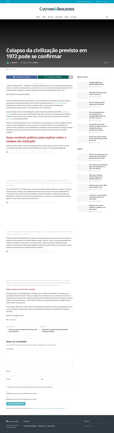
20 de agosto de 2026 (95, 86)
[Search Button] (107, 17)
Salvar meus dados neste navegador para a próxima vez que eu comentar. (30, 387)
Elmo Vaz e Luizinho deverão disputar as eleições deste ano (96, 177)
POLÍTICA (50, 17)
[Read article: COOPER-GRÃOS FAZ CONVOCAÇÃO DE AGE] (82, 85)
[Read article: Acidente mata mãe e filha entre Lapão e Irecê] (82, 188)
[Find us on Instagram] (98, 1)
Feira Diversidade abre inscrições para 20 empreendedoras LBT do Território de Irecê (97, 115)
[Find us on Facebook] (96, 1)
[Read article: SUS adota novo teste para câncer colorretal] (82, 95)
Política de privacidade (30, 426)
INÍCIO (7, 1)
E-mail (8, 379)
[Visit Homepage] (57, 9)
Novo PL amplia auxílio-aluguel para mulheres (97, 103)
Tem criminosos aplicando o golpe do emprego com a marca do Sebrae (98, 166)
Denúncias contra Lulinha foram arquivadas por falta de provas (98, 138)
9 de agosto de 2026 (95, 132)
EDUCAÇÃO (58, 17)
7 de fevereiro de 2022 (96, 189)
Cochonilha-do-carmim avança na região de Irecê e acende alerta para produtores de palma (98, 127)
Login (106, 1)
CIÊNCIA (35, 62)
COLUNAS (73, 17)
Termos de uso (42, 426)
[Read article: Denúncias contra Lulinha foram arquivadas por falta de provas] (82, 139)
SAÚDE (66, 17)
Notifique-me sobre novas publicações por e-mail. (21, 399)
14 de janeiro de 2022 (95, 201)
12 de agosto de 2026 (95, 96)
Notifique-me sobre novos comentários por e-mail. (21, 393)
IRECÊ (44, 17)
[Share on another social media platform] (71, 77)
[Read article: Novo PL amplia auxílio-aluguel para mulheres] (82, 105)
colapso (9, 119)
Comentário (10, 349)
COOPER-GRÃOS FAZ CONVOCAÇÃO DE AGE (96, 83)
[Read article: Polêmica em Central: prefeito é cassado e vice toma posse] (82, 208)
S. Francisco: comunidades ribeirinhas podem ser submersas (98, 197)
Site (42, 379)
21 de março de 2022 (95, 170)
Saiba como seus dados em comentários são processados (48, 408)
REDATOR (14, 62)
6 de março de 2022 (95, 181)
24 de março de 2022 (95, 160)
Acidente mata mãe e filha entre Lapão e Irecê (98, 186)
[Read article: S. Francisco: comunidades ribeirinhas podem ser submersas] (82, 198)
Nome (8, 371)
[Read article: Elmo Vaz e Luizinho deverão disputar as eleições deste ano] (82, 178)
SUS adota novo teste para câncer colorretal (98, 93)
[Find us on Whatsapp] (101, 1)
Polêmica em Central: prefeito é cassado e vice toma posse (97, 207)
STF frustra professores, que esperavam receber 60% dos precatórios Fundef (98, 156)
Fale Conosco (51, 426)
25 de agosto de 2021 (25, 62)
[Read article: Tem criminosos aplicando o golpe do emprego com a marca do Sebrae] (82, 167)
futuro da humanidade (60, 103)
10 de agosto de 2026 (95, 120)
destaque (13, 319)
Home (7, 69)
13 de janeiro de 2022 (95, 211)
